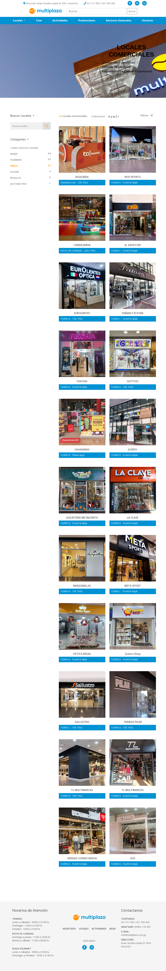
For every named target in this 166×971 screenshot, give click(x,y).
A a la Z (112, 116)
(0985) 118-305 (142, 926)
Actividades (60, 20)
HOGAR (14, 171)
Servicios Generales (121, 20)
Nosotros (69, 928)
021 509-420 (108, 3)
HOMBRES (16, 159)
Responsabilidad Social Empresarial (127, 71)
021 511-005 (93, 3)
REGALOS (15, 177)
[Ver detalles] (82, 152)
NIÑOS (14, 165)
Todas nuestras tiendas (24, 147)
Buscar (132, 11)
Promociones (89, 20)
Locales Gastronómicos (118, 62)
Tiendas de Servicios (116, 67)
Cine (39, 20)
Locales (84, 928)
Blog (113, 928)
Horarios (150, 20)
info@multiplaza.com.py (133, 934)
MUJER (14, 153)
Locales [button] (18, 20)
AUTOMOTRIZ (18, 183)
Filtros (145, 115)
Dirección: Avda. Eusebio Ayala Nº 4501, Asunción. (51, 3)
